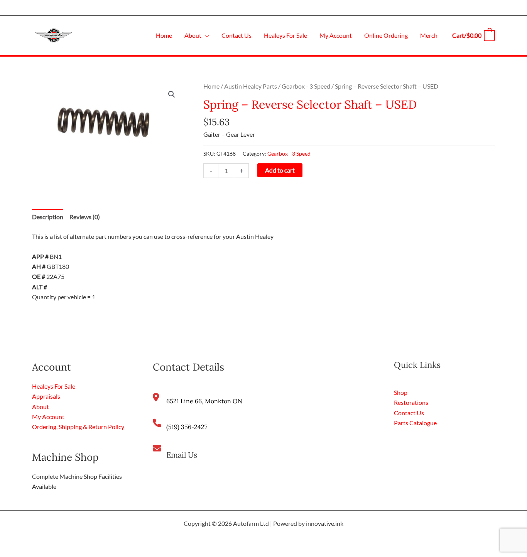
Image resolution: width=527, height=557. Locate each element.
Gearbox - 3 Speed (306, 86)
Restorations (411, 402)
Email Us (181, 455)
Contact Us (409, 412)
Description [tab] (47, 216)
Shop (400, 392)
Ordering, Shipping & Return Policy (78, 426)
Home (211, 86)
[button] (205, 35)
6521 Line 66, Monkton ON (204, 401)
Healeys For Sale (53, 386)
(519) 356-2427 (186, 427)
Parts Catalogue (415, 422)
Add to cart (280, 170)
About (40, 406)
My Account (48, 416)
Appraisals (46, 396)
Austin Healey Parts (250, 86)
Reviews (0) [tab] (84, 216)
